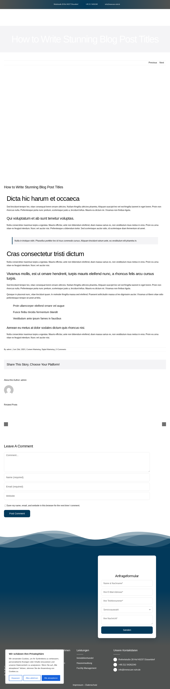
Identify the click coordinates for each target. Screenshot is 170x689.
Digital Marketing (48, 349)
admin (9, 349)
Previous (153, 62)
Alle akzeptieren (51, 678)
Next (162, 62)
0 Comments (61, 349)
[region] (34, 667)
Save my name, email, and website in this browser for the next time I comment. (43, 505)
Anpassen (15, 678)
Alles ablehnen (32, 678)
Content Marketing (34, 349)
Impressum (78, 685)
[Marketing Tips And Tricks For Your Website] (23, 424)
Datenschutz (91, 685)
